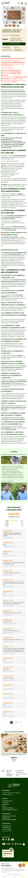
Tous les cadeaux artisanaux (9, 809)
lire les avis (16, 35)
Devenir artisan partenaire (9, 819)
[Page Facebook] (3, 839)
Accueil (3, 770)
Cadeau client (6, 817)
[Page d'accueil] (5, 3)
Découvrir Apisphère (7, 481)
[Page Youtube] (12, 839)
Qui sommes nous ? (7, 801)
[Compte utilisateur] (18, 3)
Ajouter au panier (14, 44)
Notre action (5, 804)
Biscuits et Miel (17, 49)
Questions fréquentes (8, 808)
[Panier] (22, 3)
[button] (25, 25)
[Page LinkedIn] (9, 839)
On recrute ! (5, 802)
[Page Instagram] (6, 839)
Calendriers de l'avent (10, 774)
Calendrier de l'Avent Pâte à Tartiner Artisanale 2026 (14, 754)
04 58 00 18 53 (6, 827)
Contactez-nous (6, 825)
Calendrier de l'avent (18, 50)
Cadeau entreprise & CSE (9, 816)
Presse (4, 806)
